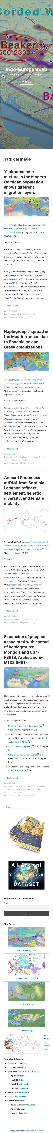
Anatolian (22, 1063)
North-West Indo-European (29, 1071)
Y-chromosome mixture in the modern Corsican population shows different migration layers (25, 182)
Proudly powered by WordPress (22, 1131)
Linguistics (39, 789)
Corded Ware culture (17, 770)
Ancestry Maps (26, 1030)
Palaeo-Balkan (23, 1092)
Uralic (22, 1100)
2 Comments (12, 317)
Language (30, 789)
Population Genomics (26, 314)
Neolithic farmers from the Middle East (25, 725)
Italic (21, 1075)
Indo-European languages (14, 789)
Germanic (24, 1084)
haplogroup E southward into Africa (27, 740)
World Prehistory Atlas (26, 950)
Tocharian (21, 1067)
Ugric (23, 1108)
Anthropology (11, 314)
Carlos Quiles (11, 311)
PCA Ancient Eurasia (46, 1042)
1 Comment (11, 795)
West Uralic (30, 1104)
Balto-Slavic (24, 1088)
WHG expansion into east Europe (22, 754)
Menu (28, 82)
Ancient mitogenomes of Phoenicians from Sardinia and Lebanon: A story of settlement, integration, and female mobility (26, 545)
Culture (42, 457)
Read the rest (12, 305)
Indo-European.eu (26, 69)
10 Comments (12, 463)
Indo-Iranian (20, 1096)
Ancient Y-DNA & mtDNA (26, 978)
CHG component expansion (20, 746)
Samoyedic (23, 1112)
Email (6, 903)
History (7, 460)
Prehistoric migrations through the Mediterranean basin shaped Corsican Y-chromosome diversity (24, 229)
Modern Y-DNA (26, 1004)
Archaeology (33, 457)
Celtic (20, 1079)
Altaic (18, 786)
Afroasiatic (10, 457)
